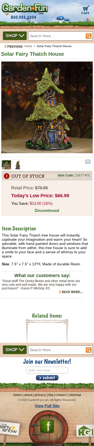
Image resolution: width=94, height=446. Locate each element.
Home (28, 46)
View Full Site (47, 406)
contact (61, 395)
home (17, 395)
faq (50, 395)
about (28, 395)
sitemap (75, 395)
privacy (40, 395)
